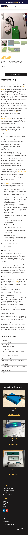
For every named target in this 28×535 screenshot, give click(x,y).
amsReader (21, 306)
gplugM (5, 506)
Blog (4, 518)
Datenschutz (6, 521)
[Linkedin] (4, 510)
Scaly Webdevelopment (13, 528)
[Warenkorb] (25, 6)
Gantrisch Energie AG (8, 524)
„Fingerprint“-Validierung (7, 131)
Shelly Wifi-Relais (21, 171)
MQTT (16, 112)
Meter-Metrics (14, 148)
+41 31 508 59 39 (7, 494)
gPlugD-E (5, 503)
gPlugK (4, 504)
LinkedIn (16, 2)
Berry (7, 183)
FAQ (4, 516)
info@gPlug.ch (6, 493)
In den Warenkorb (16, 74)
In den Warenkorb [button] (14, 414)
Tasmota (15, 138)
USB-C (17, 281)
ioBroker (9, 118)
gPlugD (5, 501)
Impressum (5, 520)
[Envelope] (7, 510)
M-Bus (23, 86)
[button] (15, 6)
